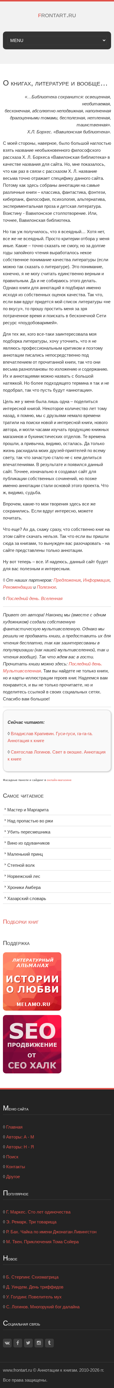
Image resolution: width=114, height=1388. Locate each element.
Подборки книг (21, 921)
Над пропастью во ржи (30, 820)
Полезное (46, 587)
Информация (96, 580)
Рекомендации (17, 587)
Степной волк (21, 865)
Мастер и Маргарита (28, 809)
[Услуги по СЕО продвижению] (32, 1043)
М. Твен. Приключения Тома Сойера (42, 1241)
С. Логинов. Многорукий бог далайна (43, 1306)
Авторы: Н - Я (20, 1146)
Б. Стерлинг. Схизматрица (32, 1276)
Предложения (67, 580)
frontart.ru (57, 14)
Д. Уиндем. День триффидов (34, 1286)
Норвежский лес (23, 876)
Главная (14, 1126)
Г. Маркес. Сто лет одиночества (38, 1211)
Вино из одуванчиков (28, 843)
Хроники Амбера (24, 887)
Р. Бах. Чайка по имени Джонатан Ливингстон (51, 1231)
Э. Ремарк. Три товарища (31, 1221)
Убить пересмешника (28, 831)
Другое (13, 1176)
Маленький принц (25, 854)
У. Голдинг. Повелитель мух (34, 1296)
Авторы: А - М (20, 1136)
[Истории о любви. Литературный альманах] (32, 980)
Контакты (15, 1166)
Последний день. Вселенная (34, 598)
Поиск (12, 1156)
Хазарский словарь (26, 898)
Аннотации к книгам (57, 1370)
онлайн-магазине (59, 780)
